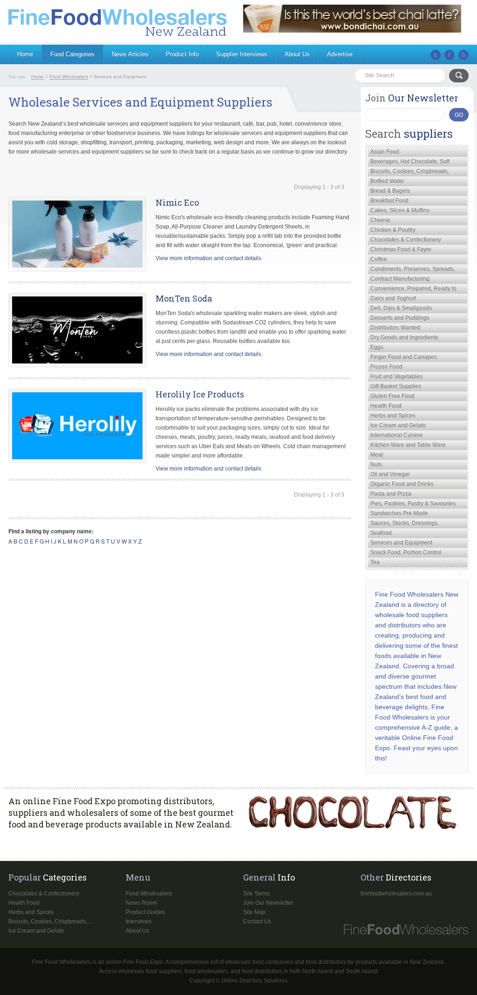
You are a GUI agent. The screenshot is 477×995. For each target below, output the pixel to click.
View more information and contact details (208, 258)
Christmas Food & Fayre (400, 249)
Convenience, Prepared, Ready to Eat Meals (413, 289)
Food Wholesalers (149, 893)
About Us (297, 54)
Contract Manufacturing (399, 279)
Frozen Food (386, 366)
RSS (463, 55)
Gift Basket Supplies (395, 386)
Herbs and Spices (393, 415)
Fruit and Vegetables (396, 376)
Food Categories (72, 54)
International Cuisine (396, 435)
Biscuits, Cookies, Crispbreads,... (49, 921)
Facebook (449, 55)
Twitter (435, 55)
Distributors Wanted (395, 327)
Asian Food (384, 151)
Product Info (182, 54)
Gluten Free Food (392, 396)
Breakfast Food (389, 200)
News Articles (130, 54)
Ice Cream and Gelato (398, 425)
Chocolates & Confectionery (405, 239)
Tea (375, 562)
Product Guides (145, 912)
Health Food (386, 406)
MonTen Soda (184, 298)
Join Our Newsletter (268, 903)
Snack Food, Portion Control (406, 552)
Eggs (376, 347)
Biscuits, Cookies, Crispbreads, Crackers (409, 172)
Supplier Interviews (241, 54)
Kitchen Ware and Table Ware (408, 445)
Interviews (138, 921)
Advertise (340, 54)
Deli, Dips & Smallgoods (401, 308)
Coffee (378, 259)
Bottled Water (387, 181)
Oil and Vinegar (390, 474)
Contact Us (257, 921)
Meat (376, 454)
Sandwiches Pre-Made (399, 513)
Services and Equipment (401, 542)
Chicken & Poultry (393, 230)
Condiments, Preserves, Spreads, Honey (412, 270)
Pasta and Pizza (390, 494)
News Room (141, 903)
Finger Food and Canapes (403, 357)
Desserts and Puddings (399, 318)
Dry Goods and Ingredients (404, 337)
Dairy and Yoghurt (393, 298)
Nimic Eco (177, 202)
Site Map (254, 912)
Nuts (376, 464)
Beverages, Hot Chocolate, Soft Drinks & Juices (410, 162)
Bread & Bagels (390, 191)
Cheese (380, 220)
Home (25, 54)
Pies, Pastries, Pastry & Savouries (413, 503)
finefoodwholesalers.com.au (396, 893)
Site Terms (256, 893)
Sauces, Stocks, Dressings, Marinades (404, 524)
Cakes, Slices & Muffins (399, 210)
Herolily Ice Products (200, 394)
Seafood (381, 533)
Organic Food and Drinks (402, 484)
